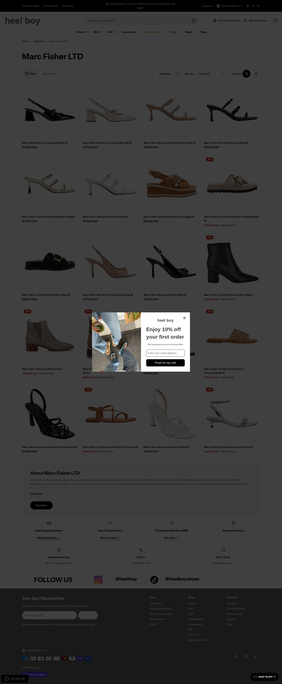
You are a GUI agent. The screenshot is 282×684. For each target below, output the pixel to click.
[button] (265, 677)
